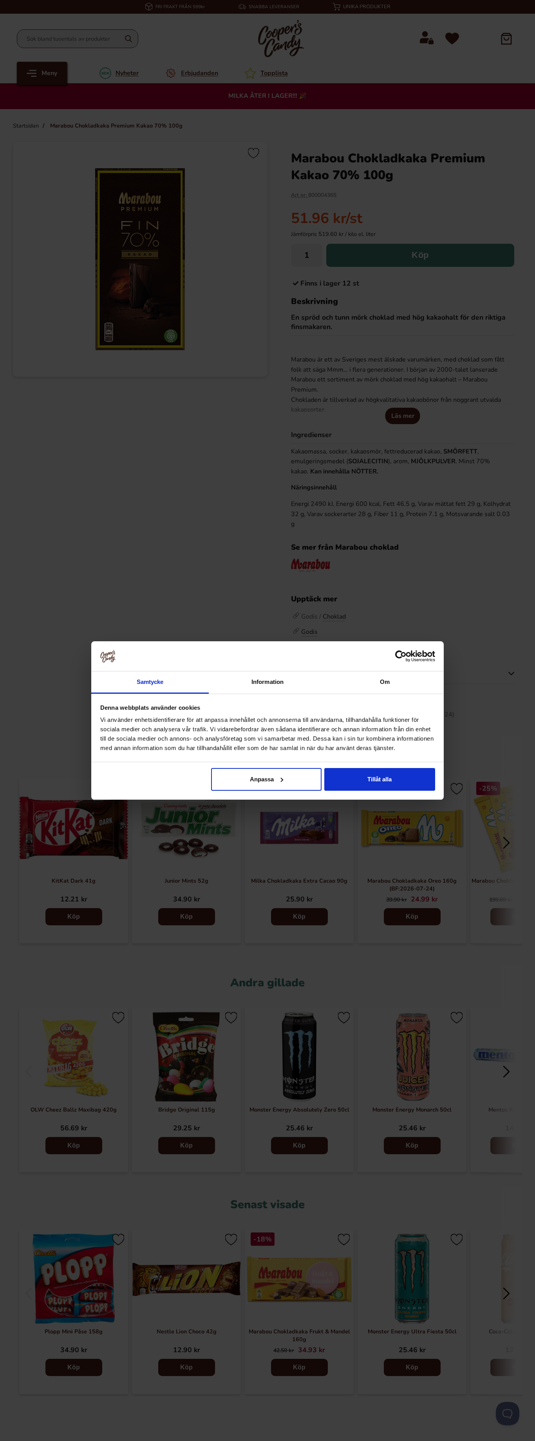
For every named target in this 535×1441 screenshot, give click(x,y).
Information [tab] (267, 681)
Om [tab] (385, 681)
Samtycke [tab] (150, 681)
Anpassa (262, 779)
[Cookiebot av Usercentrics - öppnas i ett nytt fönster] (401, 656)
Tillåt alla (379, 779)
